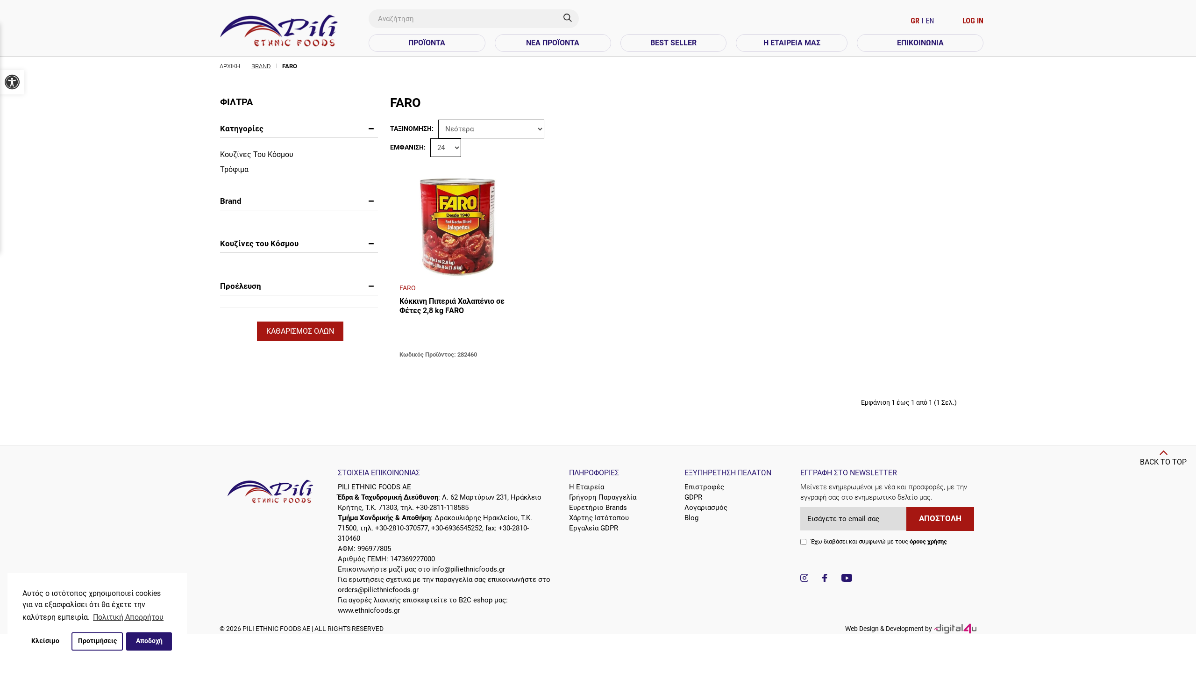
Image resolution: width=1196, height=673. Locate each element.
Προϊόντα (426, 42)
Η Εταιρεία (586, 487)
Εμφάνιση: (408, 147)
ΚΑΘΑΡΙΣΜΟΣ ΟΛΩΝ (300, 331)
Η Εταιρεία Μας (791, 42)
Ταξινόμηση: (412, 128)
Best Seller (673, 42)
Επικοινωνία (920, 42)
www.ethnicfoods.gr (369, 610)
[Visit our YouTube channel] (846, 579)
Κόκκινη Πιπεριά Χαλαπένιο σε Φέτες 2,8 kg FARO (452, 306)
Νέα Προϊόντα (552, 42)
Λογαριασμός (705, 507)
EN (929, 20)
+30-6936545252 (456, 528)
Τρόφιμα (234, 169)
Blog (691, 518)
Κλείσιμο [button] (45, 641)
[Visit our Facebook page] (824, 579)
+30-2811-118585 (442, 507)
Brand (261, 66)
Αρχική (230, 66)
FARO (289, 66)
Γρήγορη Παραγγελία (602, 497)
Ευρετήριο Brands (598, 507)
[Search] (571, 18)
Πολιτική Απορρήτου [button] (128, 617)
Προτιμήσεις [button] (97, 641)
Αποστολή (940, 518)
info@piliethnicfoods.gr (468, 569)
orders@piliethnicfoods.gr (378, 590)
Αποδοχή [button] (149, 641)
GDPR (693, 497)
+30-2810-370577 (401, 528)
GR (916, 20)
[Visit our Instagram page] (804, 579)
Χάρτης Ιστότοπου (599, 518)
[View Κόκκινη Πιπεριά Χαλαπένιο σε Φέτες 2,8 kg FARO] (457, 224)
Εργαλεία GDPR (593, 528)
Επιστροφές (704, 487)
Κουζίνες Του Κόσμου (256, 154)
